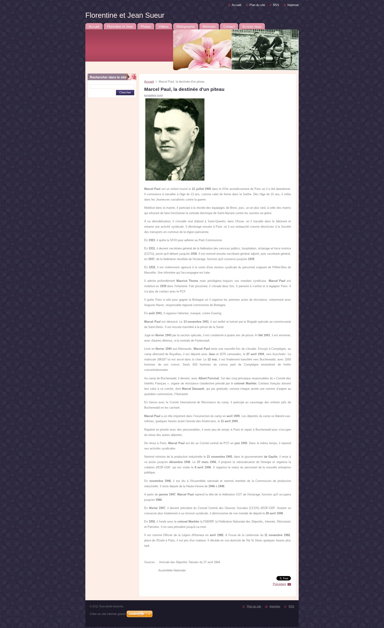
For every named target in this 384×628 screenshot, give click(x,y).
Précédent (279, 584)
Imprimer (293, 5)
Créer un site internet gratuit (108, 614)
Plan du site (257, 5)
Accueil (236, 5)
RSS (276, 5)
